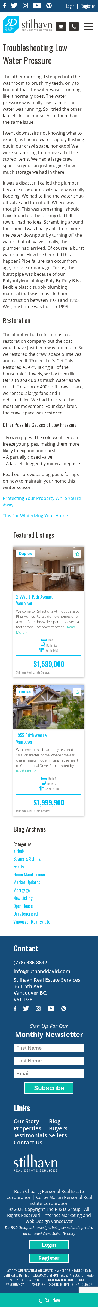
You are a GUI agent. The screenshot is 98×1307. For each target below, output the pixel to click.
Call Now (52, 1300)
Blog (54, 1121)
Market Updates (26, 882)
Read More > (26, 770)
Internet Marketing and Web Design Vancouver (58, 1218)
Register (88, 6)
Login (70, 6)
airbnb (18, 851)
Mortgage (21, 890)
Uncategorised (25, 914)
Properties (27, 1128)
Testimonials (30, 1135)
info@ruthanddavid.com (42, 971)
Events (18, 866)
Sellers (58, 1135)
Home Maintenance (29, 874)
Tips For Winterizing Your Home (35, 516)
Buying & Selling (27, 858)
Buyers (58, 1128)
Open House (23, 906)
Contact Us (28, 1142)
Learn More (48, 574)
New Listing (23, 898)
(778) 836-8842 (30, 962)
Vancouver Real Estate (31, 921)
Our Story (26, 1121)
